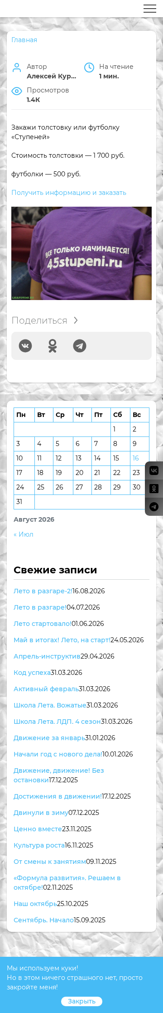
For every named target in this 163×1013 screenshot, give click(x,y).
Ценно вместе (38, 829)
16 (136, 458)
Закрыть (82, 1001)
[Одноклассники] (52, 346)
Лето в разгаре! (40, 607)
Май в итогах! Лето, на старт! (62, 640)
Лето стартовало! (43, 624)
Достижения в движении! (58, 796)
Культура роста (39, 845)
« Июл (24, 534)
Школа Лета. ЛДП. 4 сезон (57, 721)
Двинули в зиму (41, 813)
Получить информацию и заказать (68, 193)
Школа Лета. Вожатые (50, 705)
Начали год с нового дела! (58, 754)
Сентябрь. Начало (44, 920)
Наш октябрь (35, 904)
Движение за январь (49, 738)
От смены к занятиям (50, 862)
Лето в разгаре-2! (43, 591)
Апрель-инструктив (47, 656)
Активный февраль (46, 689)
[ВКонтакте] (25, 346)
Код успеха (32, 673)
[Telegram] (79, 346)
